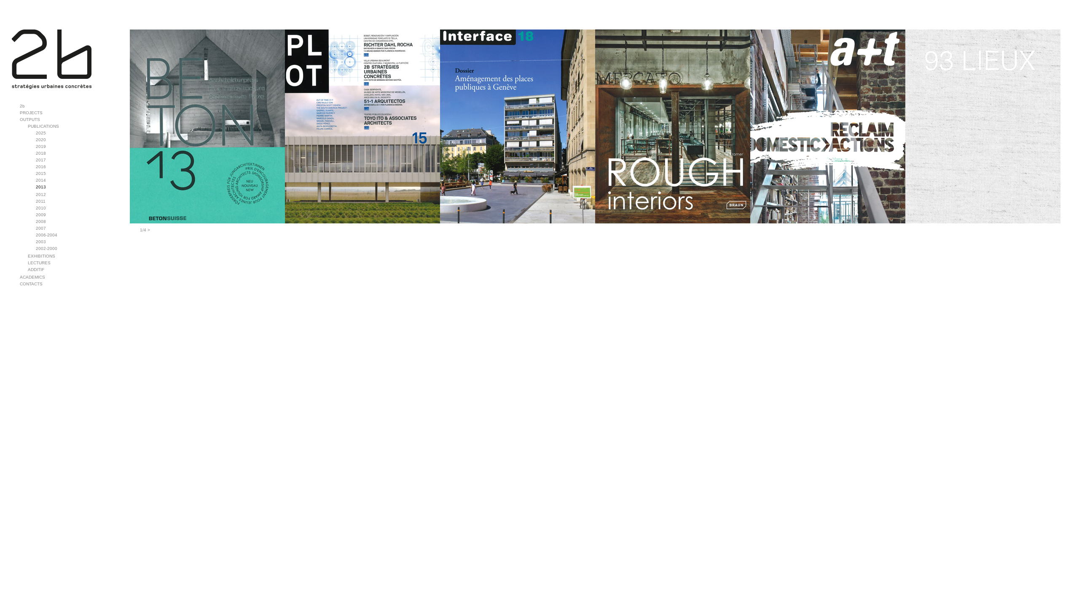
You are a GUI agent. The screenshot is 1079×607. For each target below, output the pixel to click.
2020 (41, 139)
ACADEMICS (32, 277)
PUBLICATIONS (43, 126)
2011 (41, 201)
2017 (41, 160)
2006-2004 (46, 235)
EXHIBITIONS (41, 256)
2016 (41, 166)
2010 (41, 208)
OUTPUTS (30, 119)
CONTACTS (31, 284)
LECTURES (39, 263)
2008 (41, 221)
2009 (41, 214)
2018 (41, 153)
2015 (41, 173)
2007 (41, 228)
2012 (41, 194)
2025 (41, 133)
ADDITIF (36, 269)
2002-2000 (46, 248)
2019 (41, 146)
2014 (41, 180)
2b (22, 106)
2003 (41, 241)
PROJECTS (31, 112)
